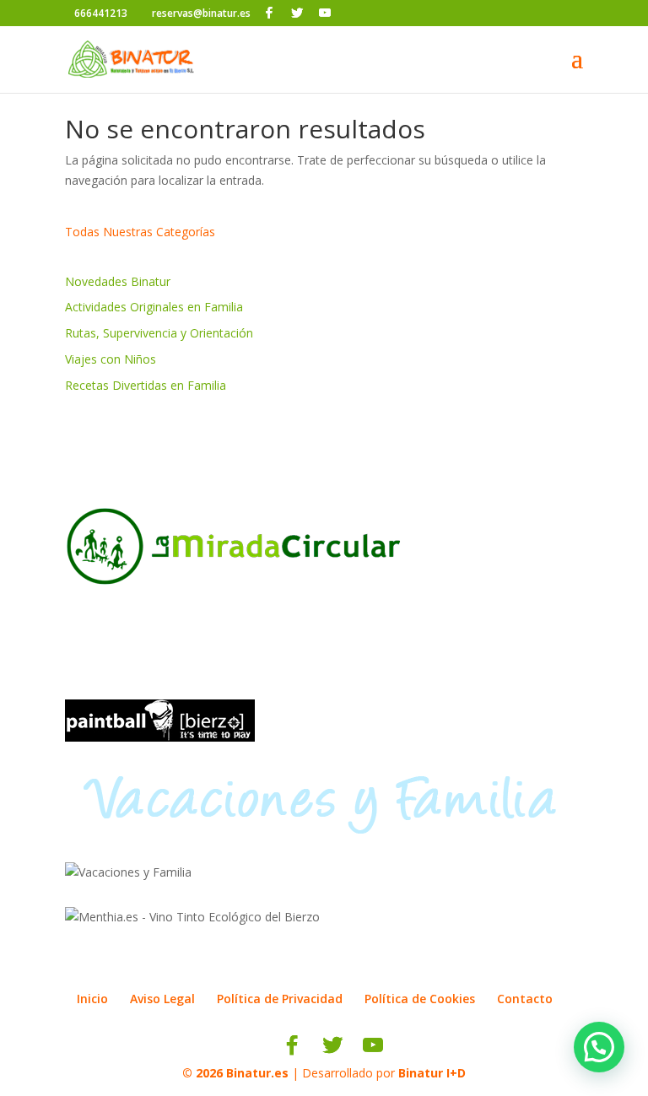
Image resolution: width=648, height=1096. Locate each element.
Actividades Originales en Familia (154, 307)
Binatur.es (257, 1073)
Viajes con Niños (110, 359)
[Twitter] (297, 13)
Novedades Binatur (117, 281)
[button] (599, 1047)
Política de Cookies (419, 999)
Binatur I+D (432, 1073)
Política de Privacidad (280, 999)
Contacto (525, 999)
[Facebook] (269, 13)
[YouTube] (325, 13)
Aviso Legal (162, 999)
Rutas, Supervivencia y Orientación (159, 333)
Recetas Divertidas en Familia (145, 385)
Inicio (92, 999)
